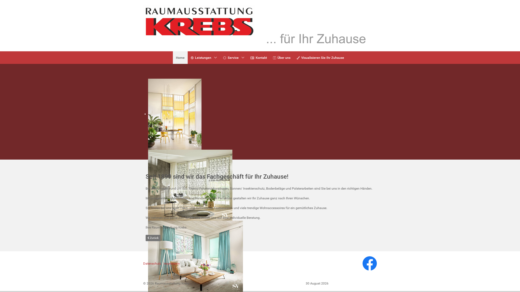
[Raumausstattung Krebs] (199, 21)
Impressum (172, 263)
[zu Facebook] (370, 263)
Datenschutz (152, 263)
